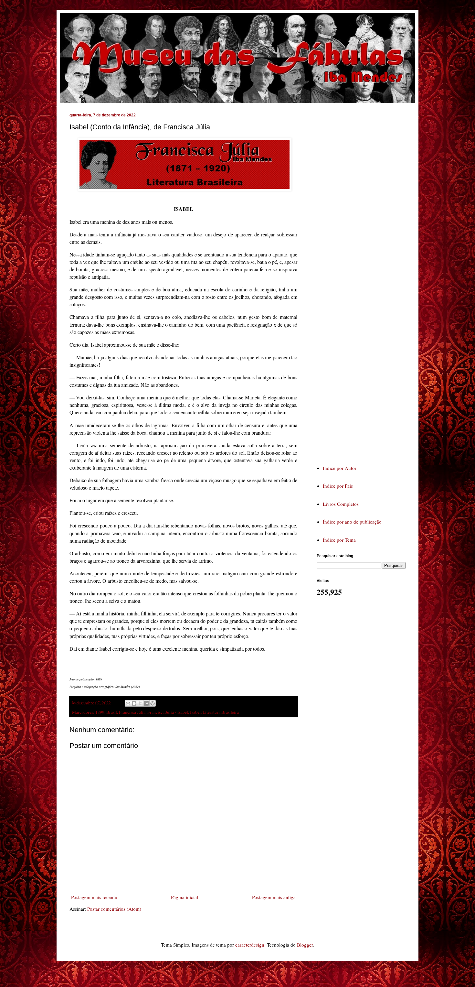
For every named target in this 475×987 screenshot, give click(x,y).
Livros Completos (341, 504)
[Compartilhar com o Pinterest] (152, 703)
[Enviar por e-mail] (128, 703)
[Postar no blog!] (134, 703)
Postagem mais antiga (274, 897)
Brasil (111, 712)
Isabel (195, 712)
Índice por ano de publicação (352, 521)
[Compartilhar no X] (140, 703)
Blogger (305, 944)
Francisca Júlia (132, 712)
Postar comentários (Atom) (114, 909)
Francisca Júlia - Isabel (167, 712)
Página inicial (184, 897)
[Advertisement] (365, 282)
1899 (99, 712)
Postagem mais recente (94, 897)
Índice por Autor (339, 468)
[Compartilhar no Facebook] (146, 703)
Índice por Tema (339, 540)
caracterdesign (249, 944)
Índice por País (338, 486)
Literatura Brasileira (221, 712)
